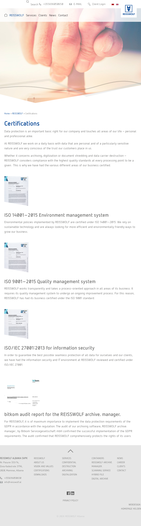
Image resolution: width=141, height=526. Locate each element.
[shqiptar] (112, 4)
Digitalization (69, 474)
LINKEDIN (72, 493)
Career (121, 462)
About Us (39, 462)
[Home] (5, 15)
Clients (121, 466)
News (120, 458)
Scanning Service (101, 470)
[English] (117, 4)
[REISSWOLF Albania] (129, 9)
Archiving (67, 470)
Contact (121, 470)
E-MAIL (78, 4)
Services (66, 458)
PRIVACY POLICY (70, 500)
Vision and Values (43, 466)
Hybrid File (98, 474)
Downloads (40, 474)
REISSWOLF (17, 113)
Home (7, 113)
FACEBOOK (68, 493)
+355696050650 (53, 4)
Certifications (41, 470)
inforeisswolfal (12, 482)
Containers (98, 458)
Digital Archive (100, 478)
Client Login (98, 4)
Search (29, 1)
